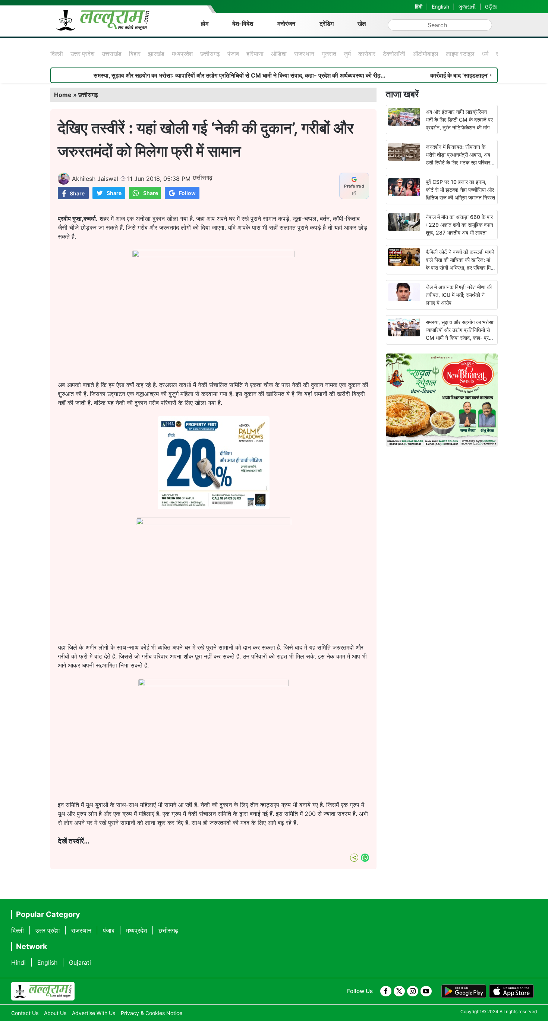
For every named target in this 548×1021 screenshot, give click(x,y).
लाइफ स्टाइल (460, 53)
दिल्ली (56, 53)
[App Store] (511, 991)
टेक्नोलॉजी (394, 53)
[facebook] (386, 991)
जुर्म (347, 53)
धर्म (485, 53)
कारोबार (366, 53)
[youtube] (426, 991)
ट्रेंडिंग (326, 23)
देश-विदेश (242, 23)
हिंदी (418, 6)
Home (63, 94)
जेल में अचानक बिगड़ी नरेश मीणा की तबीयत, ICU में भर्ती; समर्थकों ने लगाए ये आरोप (459, 295)
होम (204, 23)
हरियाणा (255, 53)
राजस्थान (304, 53)
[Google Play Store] (463, 991)
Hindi (18, 962)
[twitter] (399, 991)
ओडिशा (279, 53)
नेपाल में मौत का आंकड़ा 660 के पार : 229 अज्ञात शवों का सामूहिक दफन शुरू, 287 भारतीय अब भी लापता (459, 225)
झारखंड (156, 53)
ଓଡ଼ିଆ (491, 6)
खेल (362, 23)
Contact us (24, 1013)
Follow (187, 193)
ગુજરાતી (467, 6)
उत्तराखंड (112, 53)
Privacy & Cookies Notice (151, 1013)
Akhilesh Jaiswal (95, 178)
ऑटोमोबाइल (425, 53)
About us (55, 1013)
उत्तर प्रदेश (82, 53)
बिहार (135, 53)
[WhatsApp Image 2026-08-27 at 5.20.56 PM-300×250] (214, 507)
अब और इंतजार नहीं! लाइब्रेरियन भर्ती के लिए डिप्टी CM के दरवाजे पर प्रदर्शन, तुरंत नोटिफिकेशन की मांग (459, 120)
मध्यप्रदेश (182, 53)
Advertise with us (93, 1013)
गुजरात (329, 53)
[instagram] (413, 991)
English (440, 6)
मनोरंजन (286, 23)
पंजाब (233, 53)
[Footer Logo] (43, 991)
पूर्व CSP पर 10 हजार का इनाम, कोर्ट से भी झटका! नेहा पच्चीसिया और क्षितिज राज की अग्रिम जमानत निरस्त (460, 190)
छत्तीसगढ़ (210, 53)
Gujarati (80, 962)
